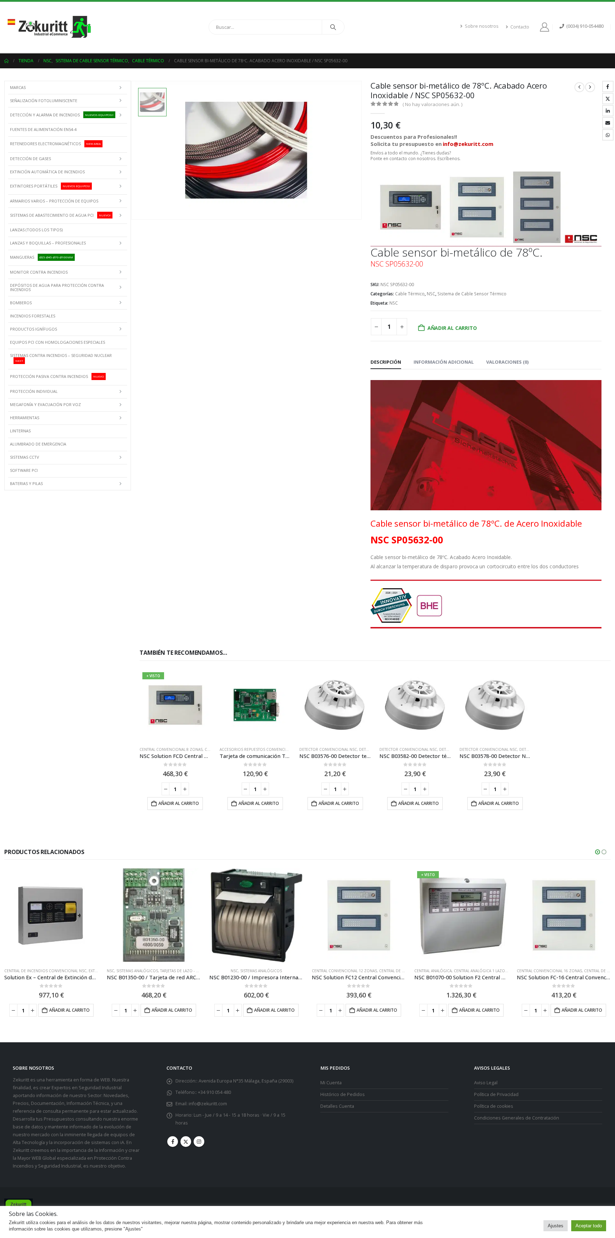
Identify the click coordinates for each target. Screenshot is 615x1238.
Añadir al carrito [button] (178, 803)
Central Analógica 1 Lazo (479, 970)
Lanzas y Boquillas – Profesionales (48, 243)
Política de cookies (493, 1106)
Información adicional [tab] (444, 362)
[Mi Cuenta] (546, 27)
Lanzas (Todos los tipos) (36, 229)
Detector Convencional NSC (328, 749)
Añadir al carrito (452, 328)
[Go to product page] (255, 705)
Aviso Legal (486, 1083)
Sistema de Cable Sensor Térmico (471, 294)
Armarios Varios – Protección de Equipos (54, 201)
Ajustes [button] (555, 1225)
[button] (597, 852)
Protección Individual (34, 391)
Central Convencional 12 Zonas (344, 970)
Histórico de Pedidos (342, 1094)
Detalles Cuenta (337, 1106)
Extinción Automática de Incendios (47, 171)
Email (608, 122)
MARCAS (18, 87)
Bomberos (21, 302)
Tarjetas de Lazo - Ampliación (189, 970)
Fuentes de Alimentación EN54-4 (43, 129)
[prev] (579, 87)
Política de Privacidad (496, 1094)
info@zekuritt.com (208, 1104)
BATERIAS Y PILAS (26, 483)
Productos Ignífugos (33, 329)
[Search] (333, 27)
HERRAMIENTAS (24, 417)
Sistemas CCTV (24, 457)
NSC (431, 294)
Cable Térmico (410, 294)
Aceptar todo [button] (588, 1225)
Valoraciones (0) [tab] (507, 362)
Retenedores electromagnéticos (55, 143)
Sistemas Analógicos (137, 970)
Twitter (608, 98)
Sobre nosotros (482, 26)
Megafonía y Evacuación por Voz (45, 404)
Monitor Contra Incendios (39, 272)
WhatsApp (608, 135)
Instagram (199, 1141)
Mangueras (41, 257)
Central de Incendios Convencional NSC (45, 970)
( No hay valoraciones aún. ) (432, 104)
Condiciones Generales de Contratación (516, 1118)
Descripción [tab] (385, 362)
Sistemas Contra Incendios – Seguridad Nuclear (61, 358)
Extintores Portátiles (50, 186)
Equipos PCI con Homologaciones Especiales (57, 342)
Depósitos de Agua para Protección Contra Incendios (57, 287)
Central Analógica (433, 970)
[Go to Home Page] (6, 61)
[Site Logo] (48, 27)
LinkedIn (608, 110)
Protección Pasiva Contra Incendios (57, 376)
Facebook (608, 86)
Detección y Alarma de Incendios (62, 114)
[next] (590, 87)
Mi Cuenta (331, 1083)
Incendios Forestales (32, 315)
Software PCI (24, 470)
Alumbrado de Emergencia (38, 444)
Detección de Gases (30, 158)
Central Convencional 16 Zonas (549, 970)
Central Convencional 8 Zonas (171, 749)
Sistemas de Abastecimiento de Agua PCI (60, 214)
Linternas (20, 430)
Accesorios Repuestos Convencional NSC (262, 749)
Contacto (519, 27)
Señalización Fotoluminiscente (43, 100)
